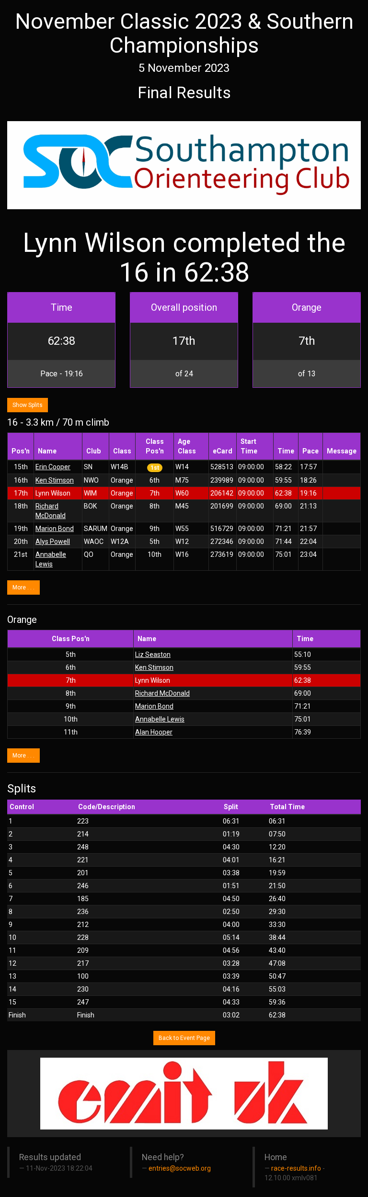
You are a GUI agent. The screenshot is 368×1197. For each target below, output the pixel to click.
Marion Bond (54, 528)
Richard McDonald (162, 693)
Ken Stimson (54, 480)
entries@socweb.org (180, 1168)
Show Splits (27, 405)
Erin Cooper (52, 467)
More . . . (23, 587)
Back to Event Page (184, 1038)
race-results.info (296, 1168)
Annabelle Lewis (159, 719)
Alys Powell (52, 541)
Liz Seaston (153, 654)
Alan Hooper (153, 732)
